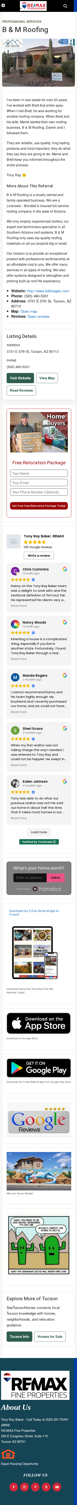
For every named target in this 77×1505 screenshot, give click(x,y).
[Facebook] (13, 1487)
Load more (39, 832)
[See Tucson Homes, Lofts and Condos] (33, 6)
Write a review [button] (39, 555)
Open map (29, 311)
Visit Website (20, 378)
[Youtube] (57, 1487)
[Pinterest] (35, 1487)
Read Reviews (21, 390)
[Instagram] (24, 1487)
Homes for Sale (50, 1336)
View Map (47, 378)
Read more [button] (19, 606)
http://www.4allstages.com (48, 290)
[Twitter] (46, 1487)
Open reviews (39, 316)
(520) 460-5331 (18, 366)
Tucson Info (19, 1336)
